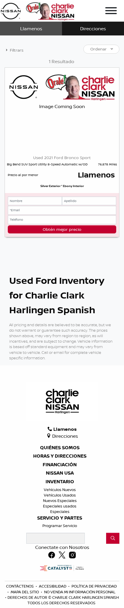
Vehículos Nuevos (60, 489)
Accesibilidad (53, 586)
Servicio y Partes (59, 518)
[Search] (112, 538)
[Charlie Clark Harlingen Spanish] (37, 10)
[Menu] (111, 11)
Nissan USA (60, 473)
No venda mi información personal (79, 591)
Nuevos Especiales (60, 500)
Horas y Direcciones (60, 456)
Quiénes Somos (60, 447)
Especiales (59, 511)
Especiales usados (59, 506)
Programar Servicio (59, 525)
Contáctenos (20, 586)
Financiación (60, 464)
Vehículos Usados (60, 495)
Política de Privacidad (94, 586)
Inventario (60, 481)
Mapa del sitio (25, 591)
